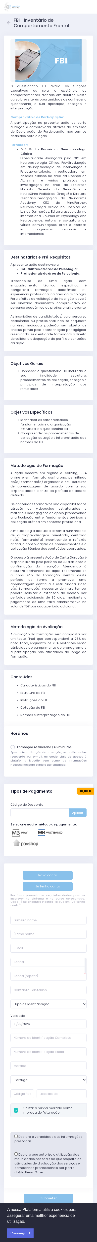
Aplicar (77, 813)
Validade (17, 1016)
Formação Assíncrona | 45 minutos (44, 747)
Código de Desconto (27, 804)
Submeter (49, 1198)
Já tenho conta (47, 886)
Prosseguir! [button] (20, 1233)
